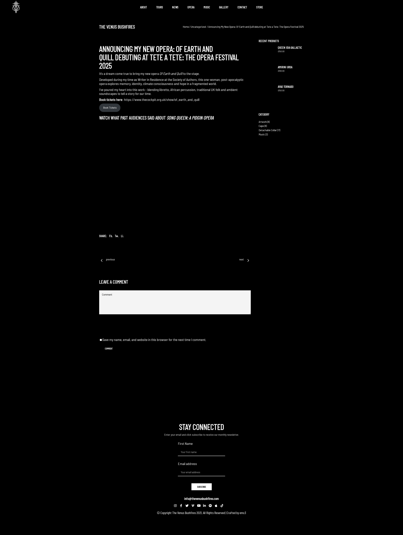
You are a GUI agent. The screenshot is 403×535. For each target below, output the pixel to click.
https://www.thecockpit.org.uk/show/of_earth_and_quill (161, 99)
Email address (187, 464)
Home (186, 26)
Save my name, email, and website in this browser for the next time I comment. (154, 339)
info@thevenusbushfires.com (201, 498)
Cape (261, 125)
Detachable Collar (268, 130)
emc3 (243, 513)
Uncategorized (198, 26)
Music (262, 134)
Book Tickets (110, 107)
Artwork (263, 121)
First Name (185, 443)
